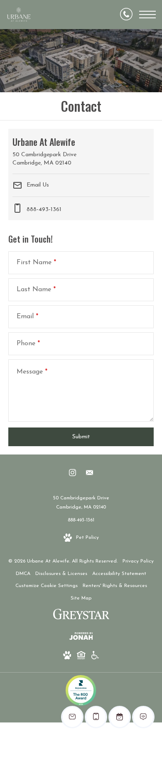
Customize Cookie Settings (46, 585)
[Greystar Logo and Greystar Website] (81, 616)
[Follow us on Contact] (89, 474)
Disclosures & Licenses (61, 573)
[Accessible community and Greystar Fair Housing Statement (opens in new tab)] (95, 657)
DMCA (23, 573)
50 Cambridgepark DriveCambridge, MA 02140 (81, 503)
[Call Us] (126, 14)
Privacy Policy (138, 561)
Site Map (81, 598)
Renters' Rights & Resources (115, 585)
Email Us (37, 185)
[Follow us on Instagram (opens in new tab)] (72, 474)
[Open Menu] (147, 14)
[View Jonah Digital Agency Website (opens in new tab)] (81, 638)
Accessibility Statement (119, 573)
